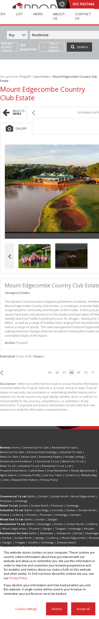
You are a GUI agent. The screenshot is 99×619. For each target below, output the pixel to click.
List (69, 466)
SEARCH (82, 47)
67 (64, 372)
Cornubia (57, 510)
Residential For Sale (64, 447)
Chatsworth (63, 533)
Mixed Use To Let (73, 461)
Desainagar (44, 524)
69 (78, 372)
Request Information (25, 479)
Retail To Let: (9, 505)
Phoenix (31, 514)
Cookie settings (26, 609)
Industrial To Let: (12, 510)
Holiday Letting (74, 456)
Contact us (71, 475)
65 (50, 372)
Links (5, 479)
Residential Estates (50, 456)
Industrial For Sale (70, 452)
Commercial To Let (47, 461)
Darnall (78, 533)
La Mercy (17, 514)
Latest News (41, 76)
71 (92, 372)
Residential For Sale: (14, 533)
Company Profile (30, 475)
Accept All (83, 609)
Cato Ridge (42, 510)
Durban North (59, 496)
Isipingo (39, 537)
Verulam (75, 514)
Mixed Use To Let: (12, 519)
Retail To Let (8, 466)
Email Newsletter (57, 470)
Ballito (32, 496)
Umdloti (33, 542)
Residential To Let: (13, 524)
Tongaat (60, 528)
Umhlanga (21, 501)
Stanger (53, 519)
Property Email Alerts (13, 470)
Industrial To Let (29, 466)
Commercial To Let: (13, 496)
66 (57, 372)
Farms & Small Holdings (41, 452)
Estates (25, 293)
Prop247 (25, 76)
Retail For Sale (9, 456)
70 (85, 372)
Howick (4, 514)
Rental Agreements (83, 470)
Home (15, 447)
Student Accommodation (16, 461)
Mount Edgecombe (83, 496)
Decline (57, 609)
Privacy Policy (49, 479)
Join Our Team (53, 475)
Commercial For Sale (35, 447)
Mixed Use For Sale (12, 452)
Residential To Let (53, 466)
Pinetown (6, 501)
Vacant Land (28, 456)
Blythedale (46, 533)
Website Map (89, 475)
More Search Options (53, 47)
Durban (43, 496)
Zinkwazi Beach (66, 542)
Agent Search (8, 475)
